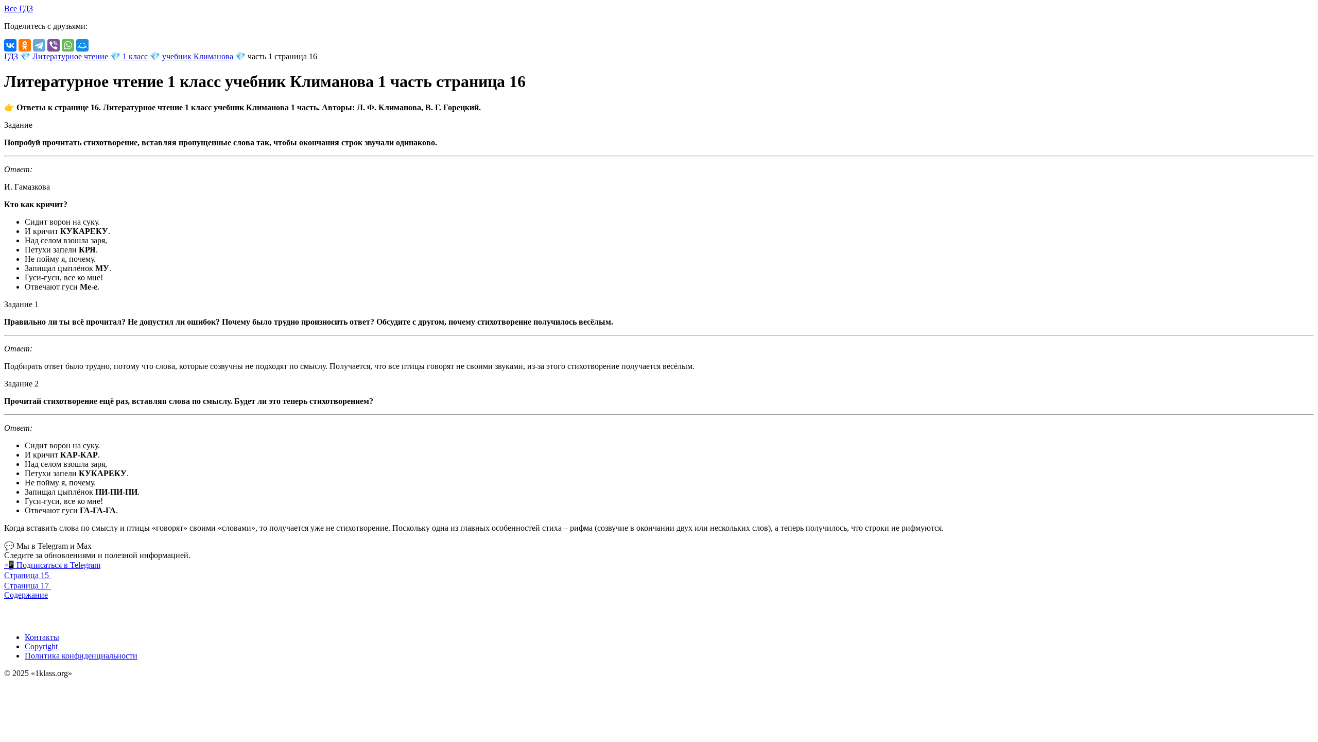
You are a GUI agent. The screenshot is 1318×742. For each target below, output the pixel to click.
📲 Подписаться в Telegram (52, 565)
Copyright (41, 646)
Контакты (42, 637)
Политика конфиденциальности (81, 655)
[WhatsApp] (68, 45)
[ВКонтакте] (10, 45)
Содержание (26, 595)
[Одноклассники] (25, 45)
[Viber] (53, 45)
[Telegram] (39, 45)
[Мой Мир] (82, 45)
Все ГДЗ (18, 8)
